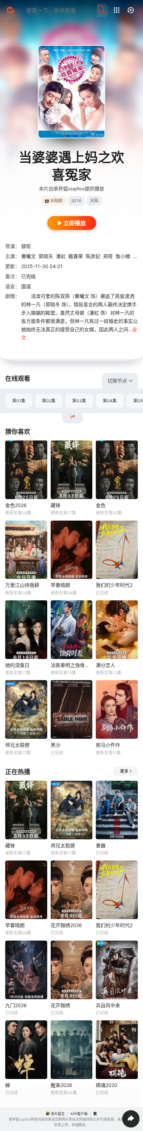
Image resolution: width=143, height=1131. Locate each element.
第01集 (18, 400)
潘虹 (61, 256)
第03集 (79, 400)
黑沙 (55, 745)
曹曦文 (28, 256)
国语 (26, 286)
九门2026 (16, 1005)
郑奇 (108, 256)
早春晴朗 (60, 585)
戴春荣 (75, 256)
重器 (101, 845)
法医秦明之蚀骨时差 (72, 665)
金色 (101, 505)
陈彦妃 (93, 256)
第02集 (49, 400)
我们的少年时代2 (114, 585)
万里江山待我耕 (22, 585)
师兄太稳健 (17, 745)
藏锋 (55, 505)
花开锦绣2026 (66, 925)
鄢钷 (26, 246)
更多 (124, 771)
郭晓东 (46, 256)
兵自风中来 (108, 1005)
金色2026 (16, 505)
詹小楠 (123, 256)
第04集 (110, 400)
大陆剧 (56, 200)
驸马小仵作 (108, 745)
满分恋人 (105, 665)
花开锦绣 (60, 1005)
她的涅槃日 (17, 665)
